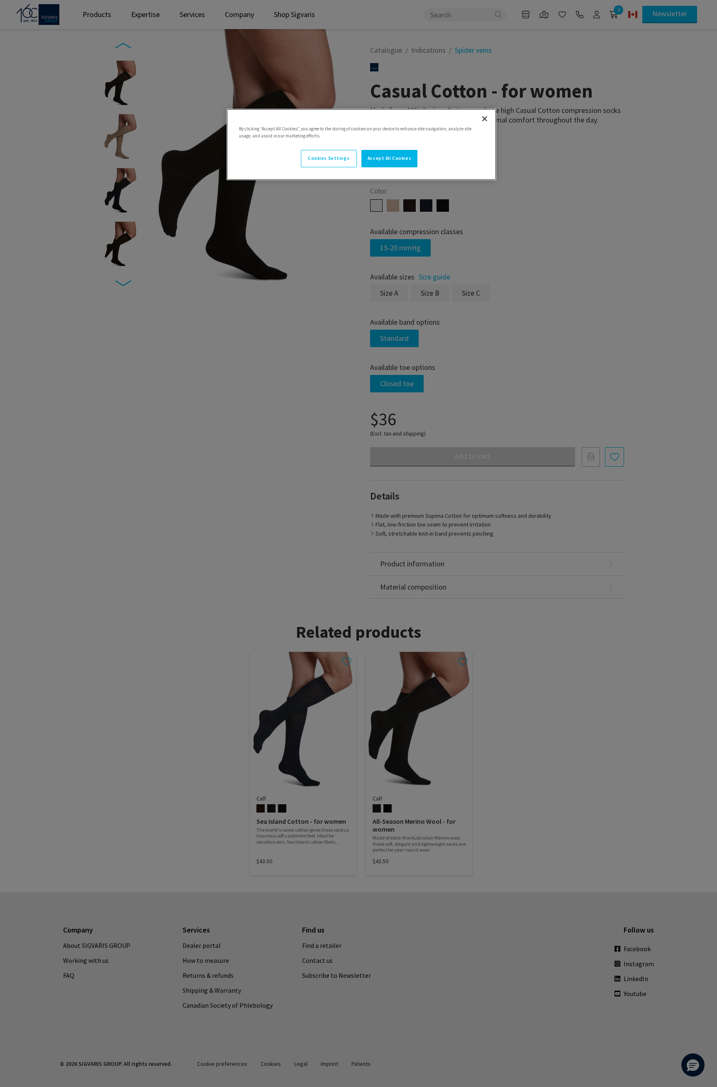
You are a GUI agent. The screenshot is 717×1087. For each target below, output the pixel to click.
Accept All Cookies (389, 158)
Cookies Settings (328, 158)
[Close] (485, 119)
